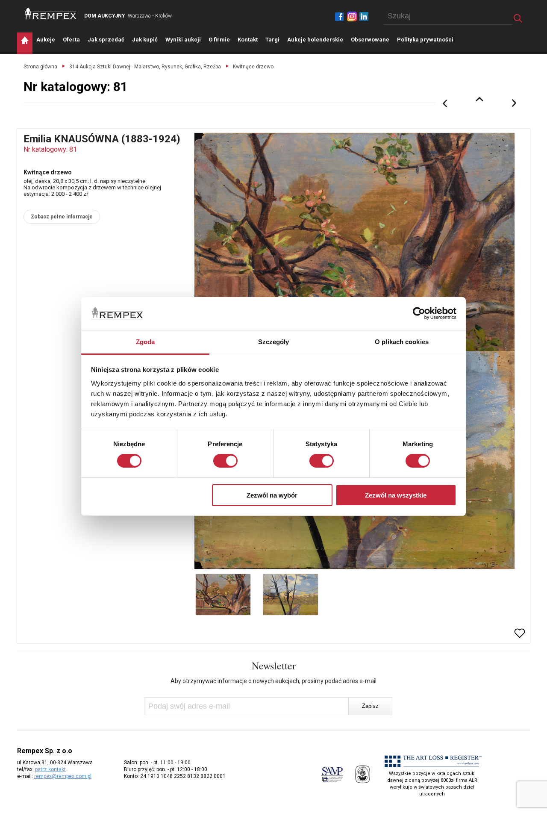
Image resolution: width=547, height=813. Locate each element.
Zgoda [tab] (145, 341)
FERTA (71, 39)
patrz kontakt (50, 769)
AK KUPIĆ (145, 39)
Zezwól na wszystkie (395, 495)
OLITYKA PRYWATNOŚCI (425, 39)
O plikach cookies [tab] (402, 341)
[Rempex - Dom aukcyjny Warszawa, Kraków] (50, 14)
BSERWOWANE (370, 39)
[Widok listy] (479, 99)
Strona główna (40, 67)
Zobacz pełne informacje (62, 217)
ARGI (272, 39)
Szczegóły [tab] (273, 341)
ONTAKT (248, 39)
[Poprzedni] (444, 103)
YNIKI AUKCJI (183, 39)
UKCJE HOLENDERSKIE (315, 39)
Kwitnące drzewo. (254, 67)
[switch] (225, 461)
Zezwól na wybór (272, 495)
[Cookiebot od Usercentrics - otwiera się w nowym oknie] (419, 313)
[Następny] (514, 103)
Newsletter (274, 665)
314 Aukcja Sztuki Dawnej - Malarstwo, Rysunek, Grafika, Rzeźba (145, 67)
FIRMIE (219, 39)
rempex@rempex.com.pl (62, 776)
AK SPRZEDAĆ (106, 39)
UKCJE (45, 39)
